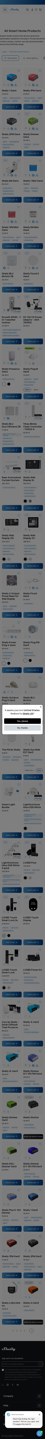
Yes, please (22, 721)
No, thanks (22, 727)
